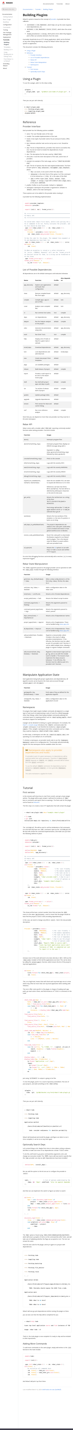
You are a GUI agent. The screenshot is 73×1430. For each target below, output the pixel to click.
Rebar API (33, 60)
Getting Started (8, 17)
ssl (55, 548)
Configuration (7, 25)
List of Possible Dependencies (39, 57)
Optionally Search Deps (37, 72)
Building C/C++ (8, 50)
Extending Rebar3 (6, 65)
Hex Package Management (7, 33)
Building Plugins (6, 43)
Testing (5, 30)
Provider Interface (36, 55)
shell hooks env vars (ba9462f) (51, 1389)
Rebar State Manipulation (38, 62)
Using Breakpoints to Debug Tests (8, 54)
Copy (67, 90)
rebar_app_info (64, 624)
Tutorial (29, 67)
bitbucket (36, 802)
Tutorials (6, 40)
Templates (7, 47)
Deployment (7, 37)
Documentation (7, 14)
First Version (34, 69)
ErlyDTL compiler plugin (30, 725)
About (5, 68)
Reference (30, 53)
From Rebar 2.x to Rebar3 (8, 60)
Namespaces (34, 65)
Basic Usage (7, 19)
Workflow (6, 22)
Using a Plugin (31, 50)
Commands (6, 27)
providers (53, 19)
